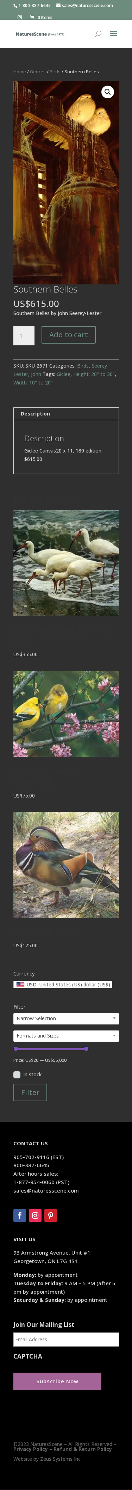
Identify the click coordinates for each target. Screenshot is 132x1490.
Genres (38, 71)
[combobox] (62, 984)
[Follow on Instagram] (35, 1215)
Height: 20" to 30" (94, 374)
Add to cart (68, 334)
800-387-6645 (31, 1165)
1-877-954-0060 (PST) (41, 1182)
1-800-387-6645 (34, 5)
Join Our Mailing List (43, 1325)
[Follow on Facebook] (19, 1215)
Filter (30, 1092)
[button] (107, 92)
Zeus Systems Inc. (61, 1458)
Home (19, 71)
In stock (32, 1074)
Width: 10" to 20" (33, 382)
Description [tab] (35, 413)
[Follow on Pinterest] (50, 1215)
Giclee (63, 374)
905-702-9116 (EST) (38, 1156)
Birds (55, 71)
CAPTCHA (27, 1356)
